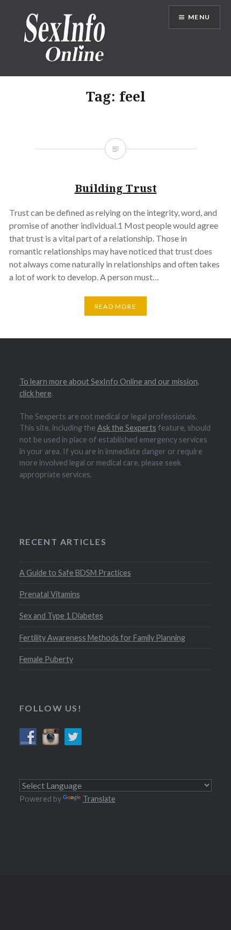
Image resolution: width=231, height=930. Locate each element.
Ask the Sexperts (126, 427)
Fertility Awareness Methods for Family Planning (102, 637)
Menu (199, 17)
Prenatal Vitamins (49, 594)
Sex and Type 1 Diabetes (61, 615)
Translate (99, 798)
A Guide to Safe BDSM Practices (75, 572)
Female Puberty (46, 659)
